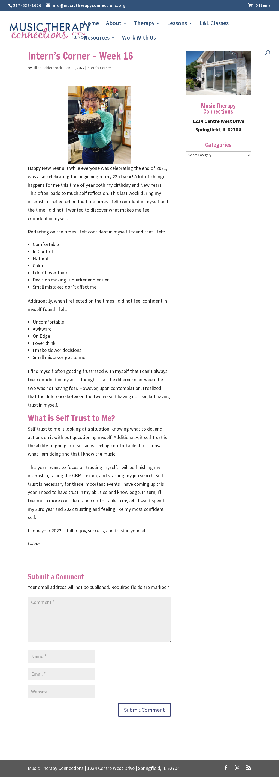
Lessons (177, 24)
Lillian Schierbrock (47, 67)
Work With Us (139, 38)
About (114, 24)
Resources (97, 38)
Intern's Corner (99, 67)
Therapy (144, 24)
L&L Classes (214, 24)
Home (91, 24)
